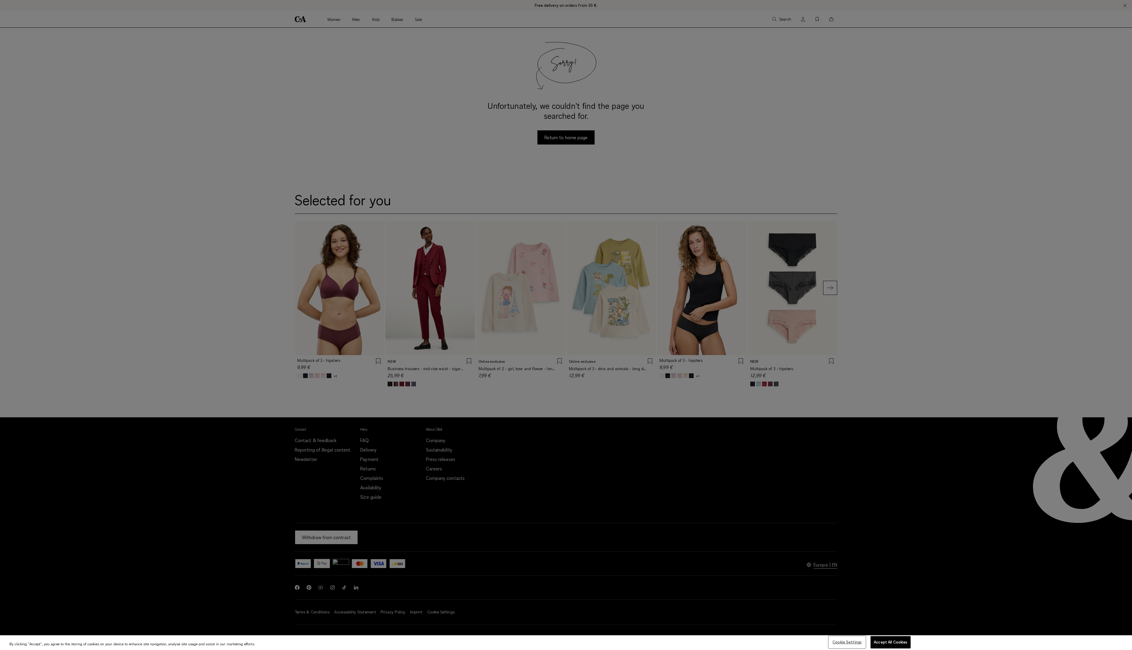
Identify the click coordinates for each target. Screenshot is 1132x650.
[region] (566, 642)
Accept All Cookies (890, 642)
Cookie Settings (847, 642)
